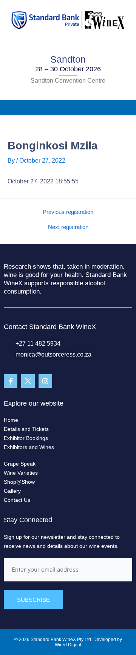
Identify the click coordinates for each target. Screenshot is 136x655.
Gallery (12, 491)
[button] (68, 107)
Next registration (68, 227)
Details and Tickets (26, 429)
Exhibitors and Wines (29, 447)
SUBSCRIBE (33, 600)
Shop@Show (19, 482)
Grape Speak (20, 464)
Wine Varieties (21, 473)
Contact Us (17, 500)
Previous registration (68, 212)
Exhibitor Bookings (26, 438)
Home (11, 420)
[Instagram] (45, 381)
